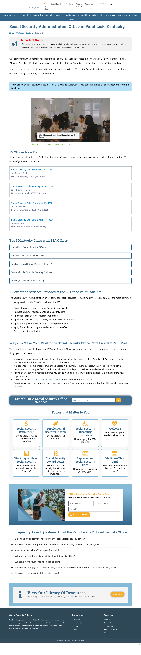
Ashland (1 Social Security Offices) (28, 255)
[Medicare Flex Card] (114, 453)
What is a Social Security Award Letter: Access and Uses (64, 101)
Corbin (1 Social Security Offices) (27, 280)
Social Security (56, 4)
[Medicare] (114, 423)
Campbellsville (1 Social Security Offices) (31, 272)
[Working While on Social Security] (26, 453)
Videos (75, 630)
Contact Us (107, 623)
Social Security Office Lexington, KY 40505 (32, 186)
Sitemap (106, 633)
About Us (107, 620)
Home (11, 33)
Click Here (117, 594)
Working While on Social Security (26, 459)
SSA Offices (46, 7)
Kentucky (30, 33)
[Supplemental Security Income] (55, 423)
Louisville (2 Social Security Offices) (28, 247)
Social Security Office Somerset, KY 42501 (32, 203)
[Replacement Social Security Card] (85, 453)
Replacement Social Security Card (85, 461)
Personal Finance (79, 5)
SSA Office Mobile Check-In (43, 379)
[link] (34, 101)
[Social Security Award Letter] (55, 453)
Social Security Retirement (26, 430)
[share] (106, 100)
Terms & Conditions (110, 630)
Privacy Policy (108, 626)
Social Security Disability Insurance (85, 432)
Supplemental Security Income (56, 430)
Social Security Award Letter (56, 459)
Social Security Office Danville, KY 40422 (31, 169)
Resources (89, 4)
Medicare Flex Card (114, 459)
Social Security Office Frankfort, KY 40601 (32, 219)
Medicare (69, 4)
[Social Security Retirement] (26, 423)
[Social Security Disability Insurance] (85, 423)
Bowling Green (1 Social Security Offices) (31, 263)
